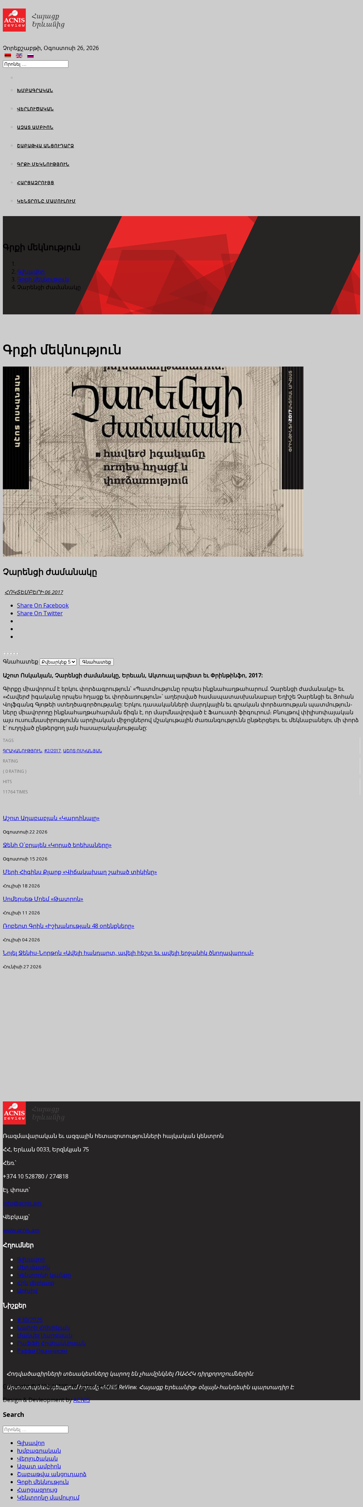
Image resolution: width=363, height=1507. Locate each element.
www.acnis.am (21, 1230)
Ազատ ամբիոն (35, 127)
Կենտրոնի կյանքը (44, 1275)
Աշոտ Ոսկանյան (82, 751)
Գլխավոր (31, 271)
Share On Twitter (40, 613)
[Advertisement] (181, 1019)
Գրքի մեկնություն (43, 164)
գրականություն (22, 751)
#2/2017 (52, 751)
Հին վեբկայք (35, 1283)
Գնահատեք (20, 661)
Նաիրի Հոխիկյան (43, 1327)
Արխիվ (27, 1290)
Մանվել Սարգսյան (44, 1335)
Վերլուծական (35, 109)
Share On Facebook (43, 605)
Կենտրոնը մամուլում (46, 201)
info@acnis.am (22, 1203)
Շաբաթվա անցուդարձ (45, 146)
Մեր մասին (33, 1267)
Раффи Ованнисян (42, 1351)
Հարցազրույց (35, 183)
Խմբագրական (35, 90)
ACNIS (81, 1400)
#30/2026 (30, 1320)
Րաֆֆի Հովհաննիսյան (51, 1343)
